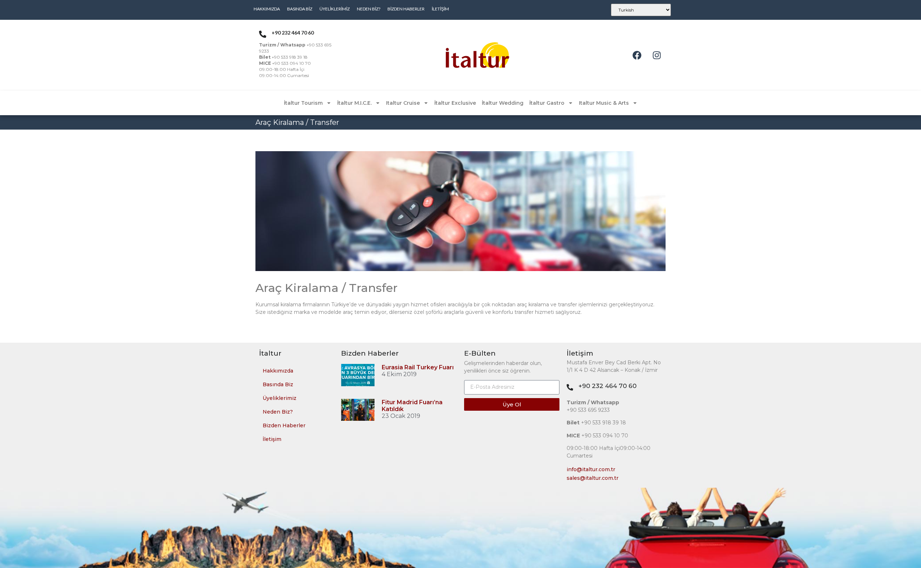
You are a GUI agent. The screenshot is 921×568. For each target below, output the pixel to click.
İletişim (440, 9)
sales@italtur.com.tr (592, 478)
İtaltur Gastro (546, 103)
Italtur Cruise (403, 103)
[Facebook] (637, 55)
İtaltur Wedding (502, 103)
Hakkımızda (267, 9)
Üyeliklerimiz (334, 9)
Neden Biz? (368, 9)
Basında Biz (299, 9)
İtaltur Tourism (303, 103)
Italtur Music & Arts (604, 103)
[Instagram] (657, 55)
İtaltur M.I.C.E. (354, 103)
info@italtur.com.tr (591, 469)
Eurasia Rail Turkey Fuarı (418, 367)
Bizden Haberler (406, 9)
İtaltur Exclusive (455, 103)
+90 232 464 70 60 (607, 385)
